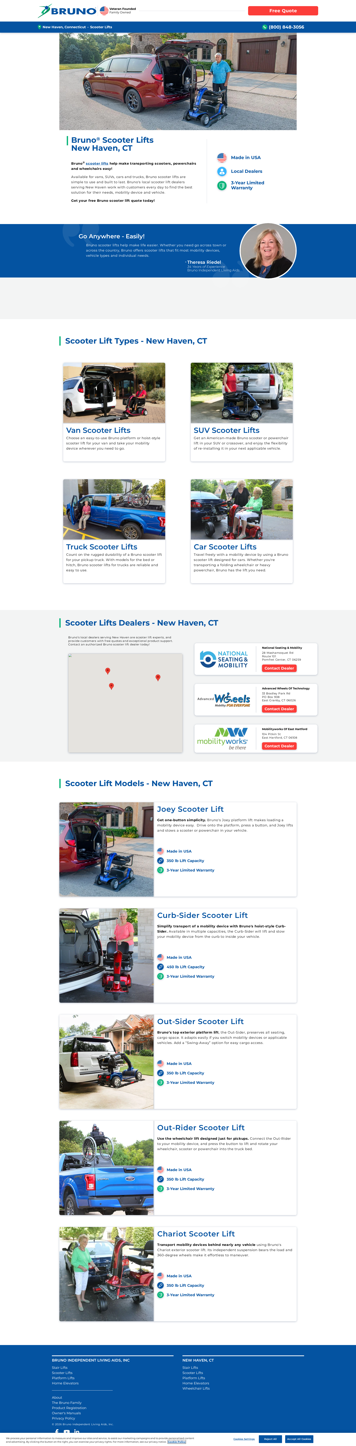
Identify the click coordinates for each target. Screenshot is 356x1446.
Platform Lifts (63, 1378)
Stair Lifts (59, 1368)
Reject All (270, 1438)
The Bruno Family (67, 1403)
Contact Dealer (279, 668)
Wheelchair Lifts (196, 1388)
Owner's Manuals (66, 1413)
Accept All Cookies (299, 1438)
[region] (178, 1439)
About (57, 1398)
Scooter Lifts (62, 1373)
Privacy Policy (63, 1418)
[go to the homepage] (67, 10)
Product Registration (69, 1408)
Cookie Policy (177, 1441)
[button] (158, 677)
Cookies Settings (244, 1438)
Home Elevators (65, 1383)
